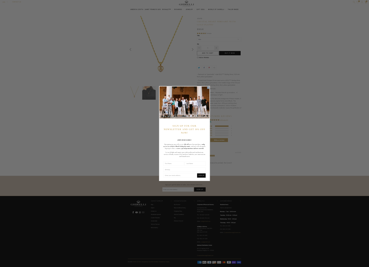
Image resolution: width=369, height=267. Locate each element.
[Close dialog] (208, 88)
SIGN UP (201, 175)
